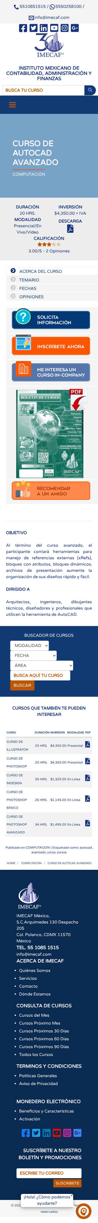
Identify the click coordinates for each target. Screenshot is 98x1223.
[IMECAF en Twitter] (34, 29)
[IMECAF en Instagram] (65, 29)
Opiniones (58, 251)
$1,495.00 (58, 824)
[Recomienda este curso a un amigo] (52, 491)
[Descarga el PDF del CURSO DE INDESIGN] (88, 779)
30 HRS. (41, 779)
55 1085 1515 (43, 947)
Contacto (28, 986)
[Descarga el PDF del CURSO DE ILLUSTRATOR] (88, 746)
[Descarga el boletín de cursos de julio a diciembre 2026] (52, 432)
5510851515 (33, 6)
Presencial (75, 746)
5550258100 (68, 6)
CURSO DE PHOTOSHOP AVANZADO (17, 824)
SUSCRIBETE (67, 1183)
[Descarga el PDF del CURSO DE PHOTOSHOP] (88, 763)
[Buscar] (90, 90)
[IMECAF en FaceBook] (23, 29)
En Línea (73, 779)
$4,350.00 (58, 746)
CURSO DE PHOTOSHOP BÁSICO (17, 800)
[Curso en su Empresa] (52, 372)
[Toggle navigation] (12, 105)
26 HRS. (41, 800)
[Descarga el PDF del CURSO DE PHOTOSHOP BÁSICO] (88, 800)
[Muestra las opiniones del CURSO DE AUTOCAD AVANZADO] (49, 244)
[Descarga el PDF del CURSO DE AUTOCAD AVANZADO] (70, 231)
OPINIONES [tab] (31, 297)
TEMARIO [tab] (28, 280)
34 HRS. (41, 824)
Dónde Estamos (35, 994)
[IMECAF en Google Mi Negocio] (75, 29)
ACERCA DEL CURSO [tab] (40, 271)
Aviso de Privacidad (38, 1083)
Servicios (28, 978)
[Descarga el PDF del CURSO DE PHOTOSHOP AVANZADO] (88, 825)
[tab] (52, 320)
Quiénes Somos (34, 970)
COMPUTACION (38, 847)
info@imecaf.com (52, 17)
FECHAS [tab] (27, 288)
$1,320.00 (58, 779)
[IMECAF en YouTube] (54, 29)
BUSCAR (22, 685)
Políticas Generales (38, 1075)
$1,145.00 (58, 800)
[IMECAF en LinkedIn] (44, 29)
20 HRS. (41, 746)
